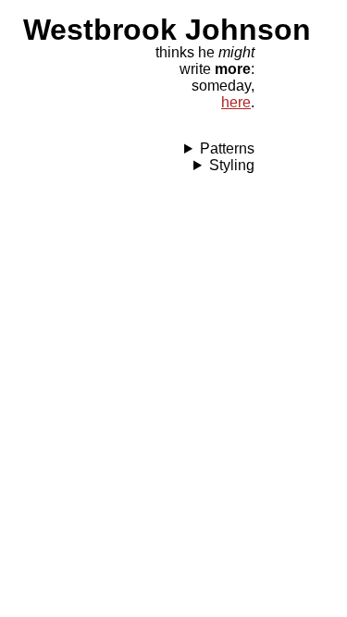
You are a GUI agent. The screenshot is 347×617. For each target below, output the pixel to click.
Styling (231, 165)
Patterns (227, 148)
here (236, 102)
